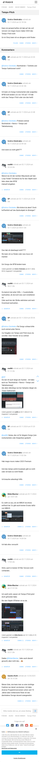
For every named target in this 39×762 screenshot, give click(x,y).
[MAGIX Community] (8, 2)
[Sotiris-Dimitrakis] (4, 20)
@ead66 (5, 435)
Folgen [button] (15, 43)
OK (19, 752)
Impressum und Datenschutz (9, 748)
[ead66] (4, 165)
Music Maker (20, 7)
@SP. (3, 377)
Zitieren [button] (28, 43)
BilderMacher (13, 494)
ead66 (10, 164)
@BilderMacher (12, 658)
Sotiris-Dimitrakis (15, 19)
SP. (9, 57)
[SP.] (4, 58)
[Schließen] (36, 728)
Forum (4, 7)
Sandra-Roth (13, 676)
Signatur (6, 190)
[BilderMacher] (4, 495)
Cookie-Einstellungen (19, 758)
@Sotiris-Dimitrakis (9, 66)
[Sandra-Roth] (4, 676)
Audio (11, 7)
